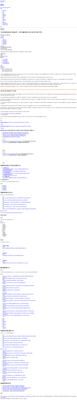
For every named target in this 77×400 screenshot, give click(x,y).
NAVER (25, 398)
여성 (5, 48)
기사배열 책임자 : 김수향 (23, 396)
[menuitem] (40, 39)
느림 (6, 49)
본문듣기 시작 (3, 53)
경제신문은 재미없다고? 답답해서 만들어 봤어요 (11, 153)
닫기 (1, 118)
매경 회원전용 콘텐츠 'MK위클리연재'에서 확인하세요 (13, 141)
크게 (6, 61)
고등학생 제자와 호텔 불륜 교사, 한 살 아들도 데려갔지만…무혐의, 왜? (16, 132)
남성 (3, 48)
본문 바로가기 (3, 0)
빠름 (11, 49)
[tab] (4, 10)
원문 (2, 36)
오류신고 (13, 396)
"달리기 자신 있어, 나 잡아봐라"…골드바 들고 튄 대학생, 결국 (14, 134)
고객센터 (17, 396)
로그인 (1, 396)
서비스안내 (10, 396)
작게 (6, 59)
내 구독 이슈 (2, 222)
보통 (8, 49)
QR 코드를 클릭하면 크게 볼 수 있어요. (29, 141)
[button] (4, 39)
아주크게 (7, 62)
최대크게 (7, 63)
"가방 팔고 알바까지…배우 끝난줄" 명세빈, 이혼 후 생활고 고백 (14, 135)
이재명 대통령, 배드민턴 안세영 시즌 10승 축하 (11, 136)
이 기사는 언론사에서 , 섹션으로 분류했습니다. (10, 113)
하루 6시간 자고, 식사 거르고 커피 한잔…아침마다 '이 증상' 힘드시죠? (15, 133)
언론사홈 (2, 128)
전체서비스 (5, 396)
